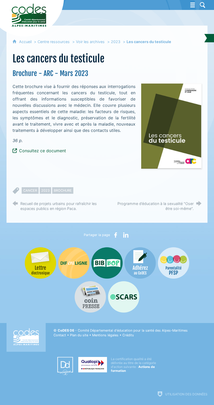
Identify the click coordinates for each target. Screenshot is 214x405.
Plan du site (79, 335)
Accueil (26, 41)
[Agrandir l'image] (171, 126)
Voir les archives (90, 41)
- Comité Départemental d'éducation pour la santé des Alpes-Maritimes (123, 330)
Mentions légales (105, 335)
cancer (30, 190)
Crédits (128, 335)
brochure (63, 190)
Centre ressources (54, 41)
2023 (115, 41)
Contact (60, 335)
